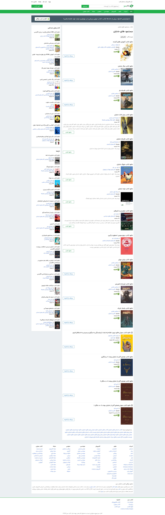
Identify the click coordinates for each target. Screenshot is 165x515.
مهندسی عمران (81, 451)
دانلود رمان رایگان (90, 124)
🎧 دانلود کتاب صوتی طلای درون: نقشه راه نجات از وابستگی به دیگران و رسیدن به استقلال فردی (103, 333)
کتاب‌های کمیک (50, 72)
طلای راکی (123, 37)
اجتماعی (114, 462)
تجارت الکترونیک (96, 458)
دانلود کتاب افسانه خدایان (125, 139)
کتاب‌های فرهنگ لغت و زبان (47, 36)
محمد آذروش (49, 251)
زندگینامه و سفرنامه (128, 464)
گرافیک (98, 467)
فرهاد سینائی (114, 45)
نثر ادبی (131, 462)
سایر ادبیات (130, 473)
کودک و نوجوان (66, 462)
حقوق (115, 469)
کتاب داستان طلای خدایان (115, 430)
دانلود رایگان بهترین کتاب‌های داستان (45, 159)
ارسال (102, 491)
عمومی (99, 11)
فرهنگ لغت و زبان (128, 469)
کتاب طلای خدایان (103, 430)
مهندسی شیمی (81, 460)
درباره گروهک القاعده (81, 223)
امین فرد (116, 360)
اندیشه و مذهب (112, 451)
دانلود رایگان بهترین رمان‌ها (47, 171)
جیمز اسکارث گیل (48, 169)
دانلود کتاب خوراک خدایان (125, 164)
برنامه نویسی (97, 455)
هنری (69, 469)
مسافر (94, 198)
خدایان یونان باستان (109, 148)
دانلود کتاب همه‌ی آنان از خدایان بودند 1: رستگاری (117, 357)
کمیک (131, 460)
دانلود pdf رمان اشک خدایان (97, 126)
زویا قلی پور (50, 226)
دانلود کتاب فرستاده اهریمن (124, 284)
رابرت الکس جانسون (113, 335)
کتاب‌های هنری (50, 83)
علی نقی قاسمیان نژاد (47, 139)
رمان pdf (115, 126)
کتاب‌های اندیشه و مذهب (48, 182)
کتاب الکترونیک (116, 502)
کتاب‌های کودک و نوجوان (48, 140)
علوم (120, 11)
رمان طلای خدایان (114, 432)
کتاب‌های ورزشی (50, 301)
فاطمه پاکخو (50, 46)
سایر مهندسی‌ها (81, 464)
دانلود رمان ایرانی (108, 126)
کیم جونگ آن (49, 288)
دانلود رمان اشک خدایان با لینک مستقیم (78, 129)
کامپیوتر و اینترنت (96, 469)
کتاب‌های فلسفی (39, 95)
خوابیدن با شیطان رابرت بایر (107, 220)
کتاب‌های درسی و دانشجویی (47, 47)
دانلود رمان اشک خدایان (107, 129)
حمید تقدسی (49, 93)
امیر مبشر (50, 299)
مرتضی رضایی (114, 69)
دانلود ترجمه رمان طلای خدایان (73, 430)
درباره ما (131, 504)
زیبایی (68, 455)
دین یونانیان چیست (99, 245)
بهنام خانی (50, 59)
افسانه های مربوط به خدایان (96, 148)
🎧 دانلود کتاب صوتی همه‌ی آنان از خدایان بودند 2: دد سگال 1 (113, 405)
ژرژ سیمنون (50, 192)
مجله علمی (53, 464)
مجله (93, 11)
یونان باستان (90, 245)
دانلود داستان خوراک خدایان (107, 174)
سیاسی (114, 464)
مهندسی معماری (81, 453)
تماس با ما (34, 2)
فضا (98, 198)
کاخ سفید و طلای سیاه (78, 220)
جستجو (85, 6)
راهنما (39, 2)
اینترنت (98, 449)
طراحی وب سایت (96, 464)
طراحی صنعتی (81, 449)
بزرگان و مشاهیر (66, 449)
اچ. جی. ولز (115, 167)
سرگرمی (68, 458)
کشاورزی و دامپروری (111, 473)
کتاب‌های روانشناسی (49, 95)
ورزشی (68, 467)
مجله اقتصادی (52, 458)
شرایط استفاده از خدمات (127, 509)
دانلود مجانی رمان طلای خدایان (90, 430)
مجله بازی (53, 453)
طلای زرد (125, 437)
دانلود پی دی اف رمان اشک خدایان (80, 126)
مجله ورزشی (53, 460)
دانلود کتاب (68, 132)
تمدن (105, 198)
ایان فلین (50, 70)
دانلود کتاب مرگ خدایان (125, 66)
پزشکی (114, 453)
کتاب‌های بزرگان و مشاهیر (39, 129)
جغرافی (114, 458)
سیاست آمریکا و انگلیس (93, 223)
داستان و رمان (39, 451)
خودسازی (113, 338)
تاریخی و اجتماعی (38, 455)
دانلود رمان (79, 124)
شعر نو (131, 455)
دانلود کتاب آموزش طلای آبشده (123, 42)
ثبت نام (45, 2)
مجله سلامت (53, 467)
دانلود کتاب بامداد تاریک (125, 308)
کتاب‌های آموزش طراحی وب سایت (44, 61)
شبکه (99, 462)
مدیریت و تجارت (38, 458)
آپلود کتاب (37, 6)
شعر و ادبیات (39, 449)
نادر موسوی (50, 82)
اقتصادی (114, 449)
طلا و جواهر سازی (102, 47)
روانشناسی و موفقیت (37, 453)
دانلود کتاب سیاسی (105, 223)
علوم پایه (114, 476)
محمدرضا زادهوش (48, 238)
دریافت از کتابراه (68, 56)
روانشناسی (113, 460)
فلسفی (114, 467)
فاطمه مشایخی (49, 127)
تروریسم (113, 223)
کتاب (119, 489)
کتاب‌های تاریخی (111, 144)
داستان (131, 449)
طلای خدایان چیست (98, 432)
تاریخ (91, 198)
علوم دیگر (114, 478)
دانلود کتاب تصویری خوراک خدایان (91, 174)
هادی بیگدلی (49, 180)
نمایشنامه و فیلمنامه (128, 467)
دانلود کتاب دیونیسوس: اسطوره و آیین (120, 235)
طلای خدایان (106, 432)
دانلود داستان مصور (77, 174)
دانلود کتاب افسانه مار (126, 90)
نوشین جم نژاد (49, 215)
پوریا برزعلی (50, 34)
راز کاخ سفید (72, 223)
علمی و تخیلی (111, 71)
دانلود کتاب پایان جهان (125, 260)
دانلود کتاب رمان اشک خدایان (123, 115)
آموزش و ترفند (96, 451)
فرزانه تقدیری (49, 203)
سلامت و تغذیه (66, 460)
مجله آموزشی (52, 462)
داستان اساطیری (110, 124)
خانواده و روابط (66, 453)
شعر (132, 453)
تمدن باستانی (110, 198)
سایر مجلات (53, 471)
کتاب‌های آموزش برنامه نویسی (47, 60)
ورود (49, 2)
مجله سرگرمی (52, 455)
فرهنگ (87, 198)
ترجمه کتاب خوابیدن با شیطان (92, 220)
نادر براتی (50, 158)
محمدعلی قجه (49, 311)
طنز (132, 458)
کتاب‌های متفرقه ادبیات (48, 278)
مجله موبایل (53, 451)
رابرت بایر (116, 214)
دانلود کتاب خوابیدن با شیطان (123, 211)
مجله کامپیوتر (52, 449)
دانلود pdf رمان (72, 124)
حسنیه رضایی (49, 116)
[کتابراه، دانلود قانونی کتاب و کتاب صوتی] (116, 52)
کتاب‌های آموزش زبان (49, 253)
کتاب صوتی (86, 11)
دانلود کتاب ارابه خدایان (125, 189)
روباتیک (83, 462)
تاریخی (114, 455)
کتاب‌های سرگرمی (49, 325)
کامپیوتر (113, 11)
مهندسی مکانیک (81, 458)
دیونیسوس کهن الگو (109, 245)
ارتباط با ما (130, 502)
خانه (131, 11)
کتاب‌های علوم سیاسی (109, 216)
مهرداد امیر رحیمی (113, 118)
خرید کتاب (117, 507)
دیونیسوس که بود (71, 245)
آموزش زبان (130, 471)
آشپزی (68, 451)
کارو (52, 105)
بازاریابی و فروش (111, 47)
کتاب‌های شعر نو (50, 106)
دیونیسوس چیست (94, 247)
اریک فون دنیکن (114, 192)
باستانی (101, 198)
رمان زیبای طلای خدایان (126, 432)
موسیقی (68, 464)
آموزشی (40, 462)
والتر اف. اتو (115, 238)
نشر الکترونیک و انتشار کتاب (125, 2)
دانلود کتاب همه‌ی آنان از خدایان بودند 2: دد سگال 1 (116, 381)
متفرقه (68, 471)
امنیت (98, 453)
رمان (84, 124)
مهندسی (106, 11)
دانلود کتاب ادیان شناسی (106, 247)
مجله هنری (53, 469)
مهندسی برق (82, 455)
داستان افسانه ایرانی (100, 124)
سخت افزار (97, 460)
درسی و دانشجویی (112, 471)
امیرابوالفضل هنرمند (48, 322)
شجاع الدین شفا (114, 142)
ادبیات (125, 11)
